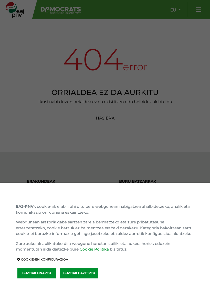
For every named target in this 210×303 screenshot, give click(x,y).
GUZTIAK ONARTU (36, 273)
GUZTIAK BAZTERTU (79, 273)
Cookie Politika (94, 249)
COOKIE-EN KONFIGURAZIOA (44, 259)
